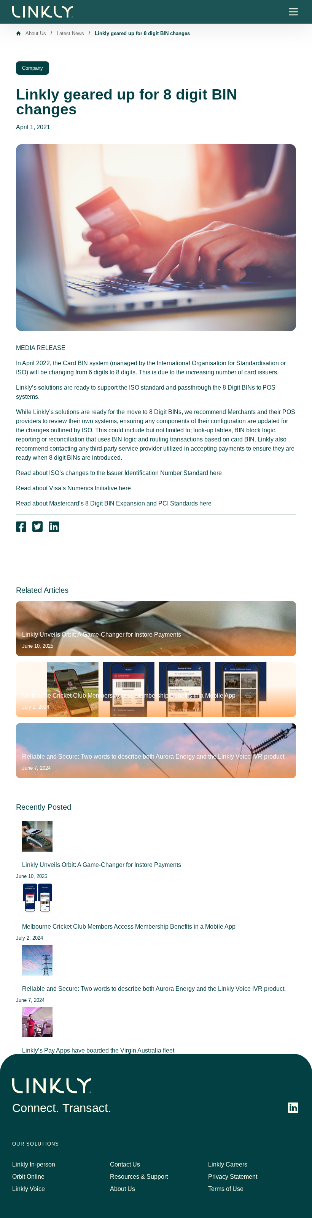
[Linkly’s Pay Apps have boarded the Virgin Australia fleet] (37, 1022)
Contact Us (125, 1164)
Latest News (70, 33)
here (216, 473)
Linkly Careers (227, 1164)
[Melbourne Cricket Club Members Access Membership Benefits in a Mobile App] (37, 898)
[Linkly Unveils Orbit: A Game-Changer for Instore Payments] (37, 836)
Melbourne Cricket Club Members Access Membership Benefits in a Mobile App (129, 926)
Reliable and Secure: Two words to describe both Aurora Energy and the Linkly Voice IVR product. (154, 988)
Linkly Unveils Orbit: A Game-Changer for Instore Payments (101, 865)
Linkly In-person (33, 1164)
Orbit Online (28, 1176)
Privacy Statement (232, 1176)
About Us (35, 33)
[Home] (18, 33)
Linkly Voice (28, 1189)
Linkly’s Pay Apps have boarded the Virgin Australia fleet (98, 1050)
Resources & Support (139, 1176)
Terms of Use (226, 1189)
